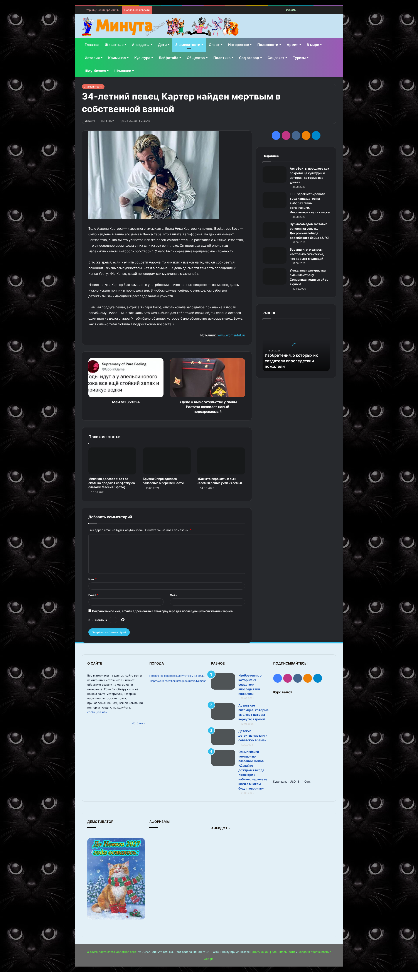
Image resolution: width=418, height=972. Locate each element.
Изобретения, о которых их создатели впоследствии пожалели (291, 360)
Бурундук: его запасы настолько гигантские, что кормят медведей (307, 254)
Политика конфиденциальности (272, 951)
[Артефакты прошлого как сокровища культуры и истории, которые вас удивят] (275, 174)
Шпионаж (122, 71)
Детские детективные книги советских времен (252, 735)
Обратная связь (126, 951)
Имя (92, 579)
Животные (114, 44)
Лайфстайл (168, 58)
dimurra (90, 121)
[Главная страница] (160, 26)
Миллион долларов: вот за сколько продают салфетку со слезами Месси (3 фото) (111, 483)
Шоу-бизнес (95, 71)
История (92, 58)
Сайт (173, 595)
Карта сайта (107, 951)
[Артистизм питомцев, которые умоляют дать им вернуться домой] (223, 711)
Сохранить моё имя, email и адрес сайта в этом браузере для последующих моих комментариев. (163, 611)
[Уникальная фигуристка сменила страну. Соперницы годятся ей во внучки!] (275, 276)
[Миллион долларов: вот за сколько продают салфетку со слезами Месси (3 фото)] (112, 460)
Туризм (299, 58)
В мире (313, 44)
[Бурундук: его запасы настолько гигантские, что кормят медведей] (275, 255)
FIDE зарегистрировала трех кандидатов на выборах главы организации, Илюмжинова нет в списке (310, 203)
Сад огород (249, 58)
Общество (196, 58)
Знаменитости (187, 44)
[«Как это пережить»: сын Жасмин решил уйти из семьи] (221, 460)
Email (93, 595)
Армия (292, 44)
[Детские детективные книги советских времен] (223, 737)
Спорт (214, 44)
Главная (92, 44)
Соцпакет (276, 58)
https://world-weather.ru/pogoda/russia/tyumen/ (178, 681)
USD (293, 781)
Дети (162, 44)
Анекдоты (141, 44)
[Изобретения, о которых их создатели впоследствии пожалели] (223, 681)
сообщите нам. (97, 712)
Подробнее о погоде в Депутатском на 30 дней (178, 675)
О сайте (92, 951)
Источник (138, 723)
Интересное (238, 44)
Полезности (267, 44)
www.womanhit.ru (231, 335)
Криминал (117, 58)
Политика (222, 58)
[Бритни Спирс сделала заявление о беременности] (167, 460)
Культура (142, 58)
